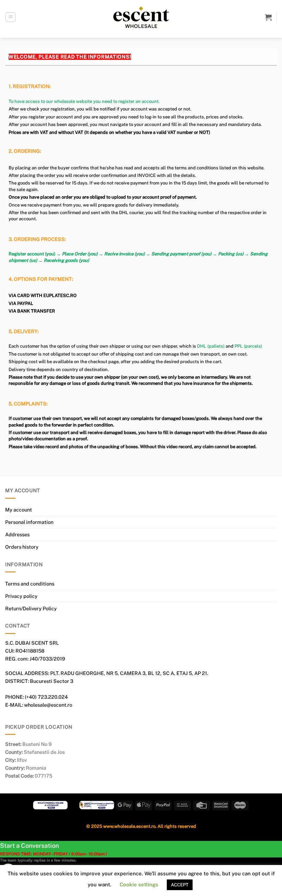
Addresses (17, 534)
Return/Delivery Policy (31, 608)
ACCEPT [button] (179, 884)
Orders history (22, 547)
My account (18, 510)
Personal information (29, 522)
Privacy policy (21, 596)
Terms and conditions (29, 584)
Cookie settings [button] (139, 884)
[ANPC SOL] (50, 805)
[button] (10, 17)
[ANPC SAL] (97, 805)
